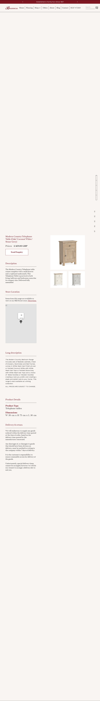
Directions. (32, 301)
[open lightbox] (67, 252)
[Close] (21, 315)
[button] (23, 2)
